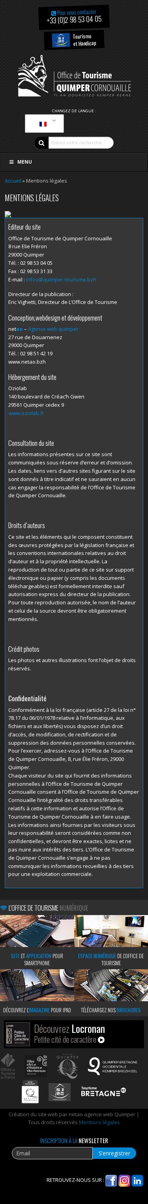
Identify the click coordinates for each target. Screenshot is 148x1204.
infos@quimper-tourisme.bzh (61, 279)
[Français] (43, 123)
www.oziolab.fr (26, 413)
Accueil (13, 180)
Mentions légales (99, 1122)
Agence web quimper (53, 328)
